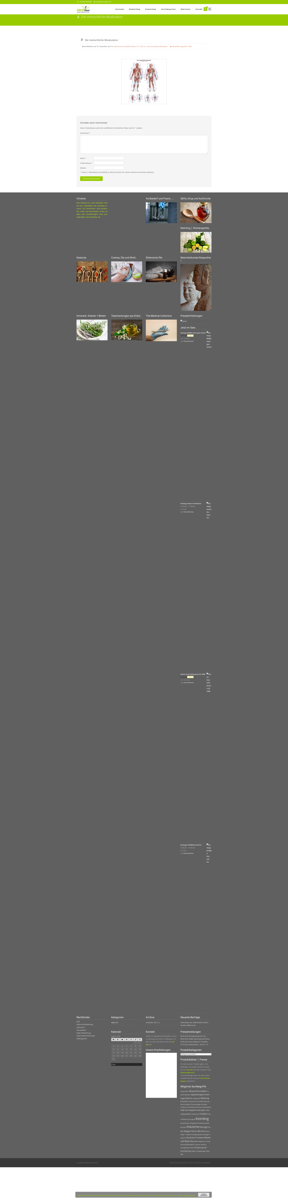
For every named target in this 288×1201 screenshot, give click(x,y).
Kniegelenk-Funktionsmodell (199, 1123)
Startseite (119, 9)
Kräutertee (193, 1127)
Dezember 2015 (152, 1022)
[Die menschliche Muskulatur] (144, 81)
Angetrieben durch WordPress (179, 1163)
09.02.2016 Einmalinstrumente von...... (194, 1036)
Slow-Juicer (190, 1144)
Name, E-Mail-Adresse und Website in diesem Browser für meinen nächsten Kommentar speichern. (118, 172)
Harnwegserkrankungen (195, 1110)
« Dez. (113, 1064)
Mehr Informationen (190, 1195)
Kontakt (198, 9)
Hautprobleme (185, 1114)
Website (83, 168)
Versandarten (81, 1030)
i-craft (197, 1163)
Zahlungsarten (81, 1038)
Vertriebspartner (168, 9)
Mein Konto (185, 9)
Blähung (205, 1098)
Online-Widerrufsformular (85, 1036)
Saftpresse (201, 1141)
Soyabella (197, 1144)
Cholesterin (192, 1101)
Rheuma (193, 1141)
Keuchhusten (184, 1123)
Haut (207, 1110)
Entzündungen (196, 1104)
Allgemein (114, 1022)
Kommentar (85, 133)
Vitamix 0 (194, 1151)
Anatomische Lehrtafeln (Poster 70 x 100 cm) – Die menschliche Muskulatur (140, 46)
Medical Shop (134, 9)
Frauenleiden (206, 1107)
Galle (182, 1110)
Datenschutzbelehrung (84, 1024)
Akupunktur (184, 1091)
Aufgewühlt (196, 1098)
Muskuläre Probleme (195, 1138)
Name (83, 158)
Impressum (80, 1027)
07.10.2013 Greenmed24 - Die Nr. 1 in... (194, 1044)
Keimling (202, 1118)
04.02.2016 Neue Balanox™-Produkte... (194, 1042)
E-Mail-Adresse (86, 163)
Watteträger (202, 1151)
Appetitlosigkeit (198, 1094)
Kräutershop (150, 9)
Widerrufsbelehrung (83, 1033)
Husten (203, 1113)
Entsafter (187, 1104)
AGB (78, 1022)
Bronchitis (184, 1101)
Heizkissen (195, 1114)
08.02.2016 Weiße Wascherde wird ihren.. (195, 1039)
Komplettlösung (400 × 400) (181, 46)
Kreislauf (183, 1127)
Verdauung (198, 1147)
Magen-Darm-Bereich (194, 1131)
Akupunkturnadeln (198, 1091)
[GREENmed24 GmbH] (81, 8)
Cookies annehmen (203, 1194)
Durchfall (200, 1101)
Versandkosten (188, 341)
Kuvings (204, 1126)
